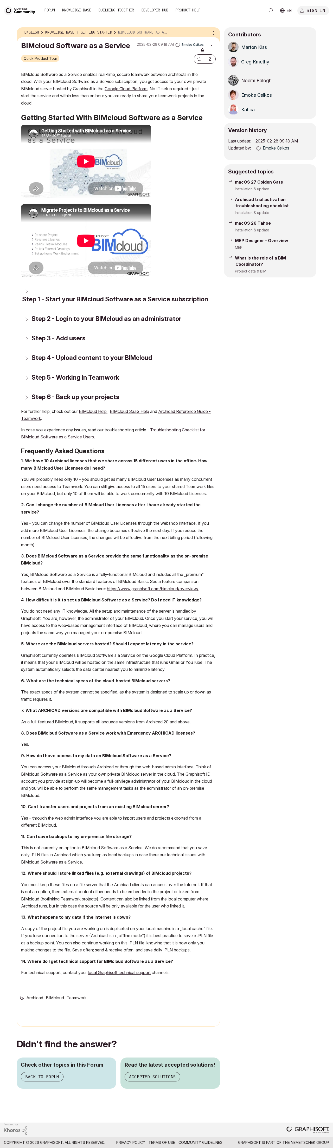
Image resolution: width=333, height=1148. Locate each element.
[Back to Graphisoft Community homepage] (21, 10)
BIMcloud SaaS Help (129, 411)
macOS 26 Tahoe (253, 223)
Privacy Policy (130, 1142)
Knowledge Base (76, 10)
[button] (199, 59)
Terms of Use (162, 1142)
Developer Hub (154, 10)
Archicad (34, 997)
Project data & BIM (250, 271)
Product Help (188, 10)
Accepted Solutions (152, 1076)
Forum (49, 10)
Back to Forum (42, 1076)
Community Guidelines (200, 1142)
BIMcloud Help (93, 411)
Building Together (116, 10)
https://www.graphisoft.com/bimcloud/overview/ (152, 588)
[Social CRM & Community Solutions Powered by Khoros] (15, 1129)
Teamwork (77, 997)
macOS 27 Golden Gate (259, 182)
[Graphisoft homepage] (307, 1130)
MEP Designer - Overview (261, 240)
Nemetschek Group (310, 1142)
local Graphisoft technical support (119, 972)
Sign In (316, 10)
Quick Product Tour (40, 58)
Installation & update (252, 189)
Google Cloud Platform (126, 88)
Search (271, 10)
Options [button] (212, 32)
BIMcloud (55, 997)
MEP (238, 247)
